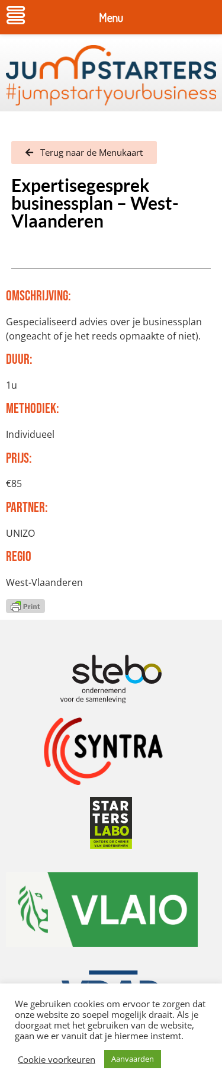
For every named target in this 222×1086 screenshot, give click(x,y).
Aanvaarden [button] (132, 1058)
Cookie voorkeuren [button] (56, 1059)
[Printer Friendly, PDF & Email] (25, 605)
